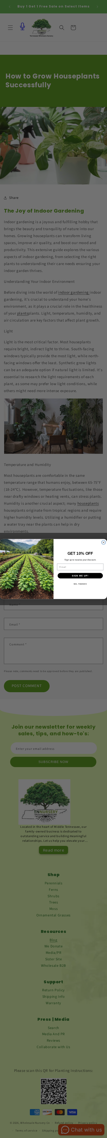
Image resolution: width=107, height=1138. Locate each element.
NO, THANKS (80, 584)
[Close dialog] (104, 542)
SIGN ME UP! (80, 575)
